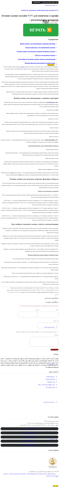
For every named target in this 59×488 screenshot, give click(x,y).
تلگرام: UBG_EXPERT (29, 437)
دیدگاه (56, 335)
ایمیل (37, 310)
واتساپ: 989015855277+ (29, 441)
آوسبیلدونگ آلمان (31, 474)
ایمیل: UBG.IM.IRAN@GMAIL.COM (29, 445)
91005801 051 (36, 2)
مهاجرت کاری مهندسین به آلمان (17, 474)
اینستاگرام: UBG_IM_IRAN (29, 433)
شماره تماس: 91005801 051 (29, 429)
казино (22, 67)
